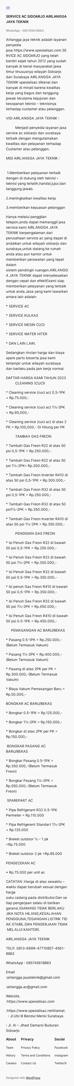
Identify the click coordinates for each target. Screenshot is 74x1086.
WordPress (33, 1077)
